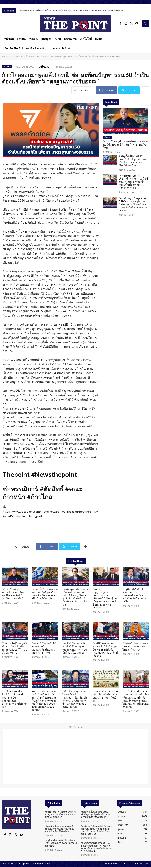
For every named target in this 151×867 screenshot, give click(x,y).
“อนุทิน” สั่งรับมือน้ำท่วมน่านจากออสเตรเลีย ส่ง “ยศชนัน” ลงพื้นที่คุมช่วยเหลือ (134, 595)
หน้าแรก (6, 56)
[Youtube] (137, 23)
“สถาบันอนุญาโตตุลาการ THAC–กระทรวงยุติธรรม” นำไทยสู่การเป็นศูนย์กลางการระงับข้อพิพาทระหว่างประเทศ (133, 204)
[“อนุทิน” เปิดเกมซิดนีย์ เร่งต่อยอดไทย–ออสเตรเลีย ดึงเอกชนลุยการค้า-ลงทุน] (45, 631)
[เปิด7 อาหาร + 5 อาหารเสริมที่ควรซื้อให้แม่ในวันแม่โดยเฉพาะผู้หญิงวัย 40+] (106, 679)
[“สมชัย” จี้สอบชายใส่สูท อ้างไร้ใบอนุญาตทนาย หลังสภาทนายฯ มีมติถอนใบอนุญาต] (75, 631)
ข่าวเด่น (16, 56)
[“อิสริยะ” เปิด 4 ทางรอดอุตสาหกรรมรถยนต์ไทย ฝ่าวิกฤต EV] (136, 631)
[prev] (140, 10)
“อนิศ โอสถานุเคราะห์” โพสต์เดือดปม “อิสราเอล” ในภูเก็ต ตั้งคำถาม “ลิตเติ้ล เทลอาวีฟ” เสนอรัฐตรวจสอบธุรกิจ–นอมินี (74, 699)
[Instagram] (126, 23)
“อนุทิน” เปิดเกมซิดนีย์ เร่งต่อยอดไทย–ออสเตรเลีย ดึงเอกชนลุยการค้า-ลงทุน (44, 648)
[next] (146, 10)
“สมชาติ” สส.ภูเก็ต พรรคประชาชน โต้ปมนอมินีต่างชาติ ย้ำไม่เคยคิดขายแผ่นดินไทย (125, 144)
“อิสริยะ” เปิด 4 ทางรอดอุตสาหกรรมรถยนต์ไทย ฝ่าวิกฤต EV (135, 646)
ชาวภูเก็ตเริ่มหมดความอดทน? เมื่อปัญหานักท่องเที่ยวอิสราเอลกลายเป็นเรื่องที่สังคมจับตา (132, 160)
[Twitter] (131, 23)
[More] (145, 90)
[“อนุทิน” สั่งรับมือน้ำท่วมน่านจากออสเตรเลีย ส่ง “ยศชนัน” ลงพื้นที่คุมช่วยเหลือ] (136, 576)
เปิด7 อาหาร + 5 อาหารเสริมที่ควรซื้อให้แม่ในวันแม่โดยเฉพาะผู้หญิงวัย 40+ (105, 696)
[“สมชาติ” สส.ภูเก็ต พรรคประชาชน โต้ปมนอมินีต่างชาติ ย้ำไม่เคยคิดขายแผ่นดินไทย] (125, 121)
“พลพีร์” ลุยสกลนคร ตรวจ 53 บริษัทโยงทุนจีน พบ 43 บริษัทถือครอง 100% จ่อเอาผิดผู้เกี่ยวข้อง (105, 649)
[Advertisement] (75, 756)
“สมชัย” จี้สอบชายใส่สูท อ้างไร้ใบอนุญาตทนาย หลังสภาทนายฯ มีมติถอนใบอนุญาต (74, 648)
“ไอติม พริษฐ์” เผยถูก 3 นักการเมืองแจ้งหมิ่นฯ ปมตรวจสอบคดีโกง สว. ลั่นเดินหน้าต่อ (15, 648)
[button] (145, 23)
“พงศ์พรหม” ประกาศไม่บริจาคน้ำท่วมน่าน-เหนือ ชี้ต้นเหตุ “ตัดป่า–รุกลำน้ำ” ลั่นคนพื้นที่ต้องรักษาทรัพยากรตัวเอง (71, 10)
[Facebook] (120, 23)
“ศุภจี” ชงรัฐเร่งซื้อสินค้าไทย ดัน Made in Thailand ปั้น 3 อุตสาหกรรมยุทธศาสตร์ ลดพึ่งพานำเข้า (14, 699)
